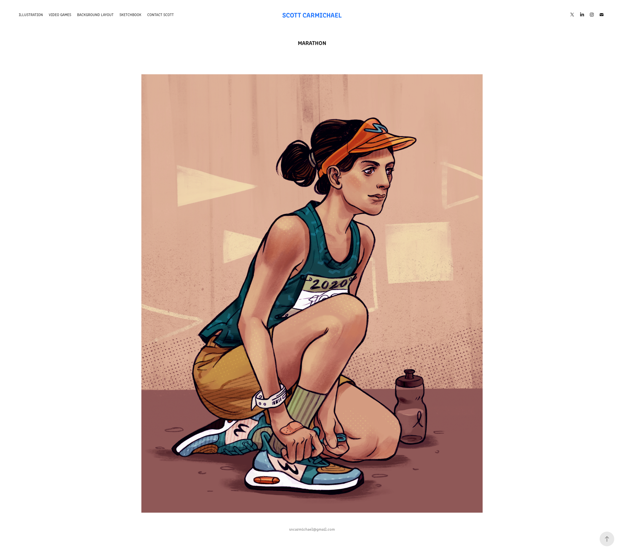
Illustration (31, 14)
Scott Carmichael (312, 14)
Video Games (60, 14)
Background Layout (95, 14)
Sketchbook (130, 14)
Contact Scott (160, 14)
